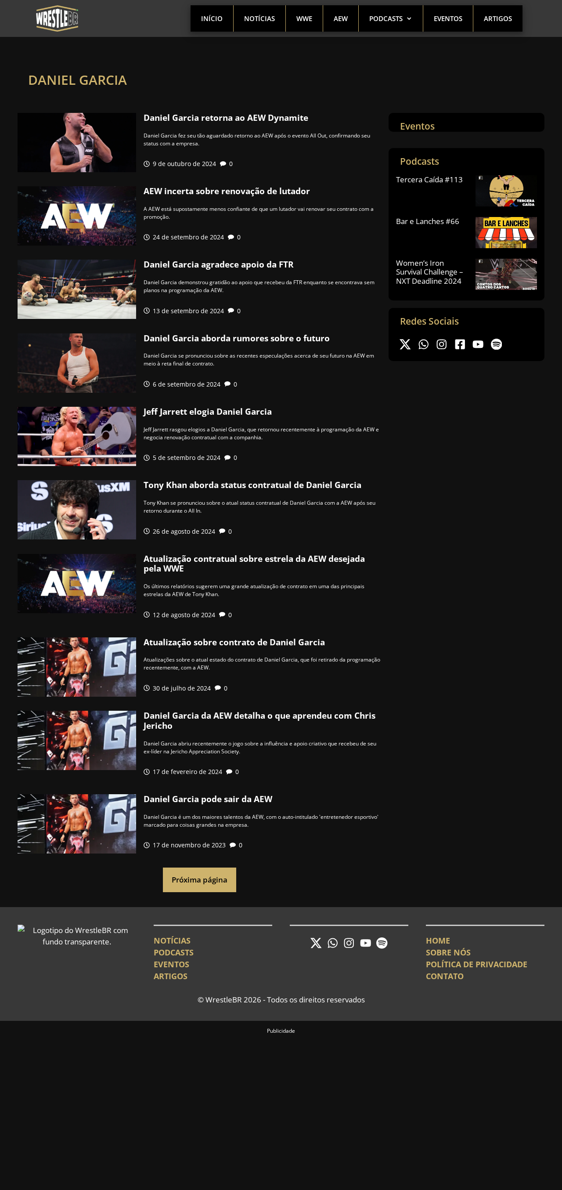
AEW (341, 18)
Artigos (498, 18)
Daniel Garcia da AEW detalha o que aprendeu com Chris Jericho (259, 720)
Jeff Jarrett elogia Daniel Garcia (208, 411)
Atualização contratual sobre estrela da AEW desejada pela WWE (254, 564)
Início (212, 18)
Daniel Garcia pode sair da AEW (208, 799)
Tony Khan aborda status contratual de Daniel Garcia (252, 485)
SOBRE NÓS (448, 952)
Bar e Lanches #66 (427, 221)
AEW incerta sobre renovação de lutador (227, 191)
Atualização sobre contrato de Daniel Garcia (234, 642)
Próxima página (199, 880)
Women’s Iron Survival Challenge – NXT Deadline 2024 (429, 272)
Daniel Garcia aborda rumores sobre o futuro (237, 338)
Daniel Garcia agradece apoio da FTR (219, 264)
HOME (438, 940)
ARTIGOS (170, 976)
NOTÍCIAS (172, 940)
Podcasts (386, 18)
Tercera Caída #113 (429, 179)
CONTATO (445, 976)
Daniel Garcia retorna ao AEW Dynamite (226, 117)
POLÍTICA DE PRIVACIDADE (476, 964)
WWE (304, 18)
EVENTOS (171, 964)
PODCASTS (174, 952)
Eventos (448, 18)
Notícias (259, 18)
